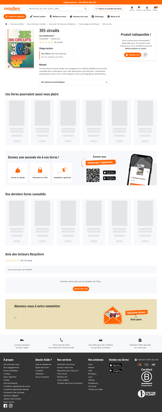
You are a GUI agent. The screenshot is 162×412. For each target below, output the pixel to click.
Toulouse (92, 386)
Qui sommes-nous (11, 364)
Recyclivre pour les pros (67, 371)
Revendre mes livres (66, 364)
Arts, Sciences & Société (36, 24)
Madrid (91, 367)
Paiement (40, 374)
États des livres (42, 367)
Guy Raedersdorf (46, 36)
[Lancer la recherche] (85, 8)
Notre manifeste (11, 371)
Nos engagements (11, 367)
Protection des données (14, 392)
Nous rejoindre (10, 377)
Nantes (91, 380)
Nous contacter (42, 377)
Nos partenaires (10, 383)
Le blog (7, 374)
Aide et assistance (43, 364)
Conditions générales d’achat (16, 389)
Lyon (90, 377)
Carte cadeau (63, 380)
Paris (90, 364)
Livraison (39, 371)
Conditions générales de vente (17, 386)
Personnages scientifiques (89, 24)
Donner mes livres (65, 367)
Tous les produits (17, 24)
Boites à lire (62, 377)
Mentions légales (11, 396)
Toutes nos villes (95, 389)
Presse (6, 380)
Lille (90, 371)
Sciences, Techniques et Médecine (62, 24)
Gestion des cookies (12, 399)
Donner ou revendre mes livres (110, 8)
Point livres (62, 374)
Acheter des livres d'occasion (70, 383)
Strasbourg (93, 383)
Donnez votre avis (81, 289)
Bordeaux (92, 374)
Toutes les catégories (16, 16)
